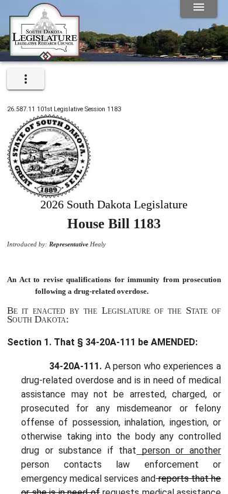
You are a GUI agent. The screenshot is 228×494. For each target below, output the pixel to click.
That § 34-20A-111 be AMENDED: (124, 342)
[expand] (25, 79)
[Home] (44, 57)
